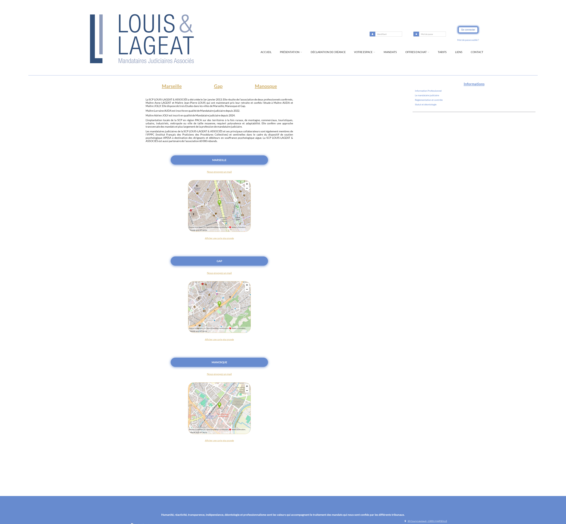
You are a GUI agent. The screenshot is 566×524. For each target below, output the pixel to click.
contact (477, 52)
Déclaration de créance (328, 52)
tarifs (442, 52)
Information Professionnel (428, 90)
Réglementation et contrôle (429, 99)
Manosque (266, 86)
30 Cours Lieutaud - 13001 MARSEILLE (427, 521)
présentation (290, 52)
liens (458, 52)
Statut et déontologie (425, 104)
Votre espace (363, 52)
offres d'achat (416, 52)
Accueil (266, 52)
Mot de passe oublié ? (468, 39)
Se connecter (468, 29)
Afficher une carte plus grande (219, 238)
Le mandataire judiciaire (427, 95)
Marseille (172, 86)
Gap (218, 86)
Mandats (390, 52)
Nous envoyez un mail (219, 171)
